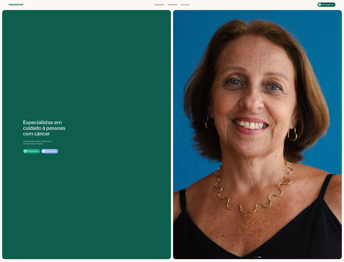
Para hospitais (172, 5)
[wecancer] (16, 5)
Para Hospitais (51, 151)
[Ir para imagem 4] (260, 257)
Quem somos (185, 5)
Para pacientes (159, 5)
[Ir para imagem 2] (257, 257)
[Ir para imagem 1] (255, 257)
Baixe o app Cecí (327, 5)
